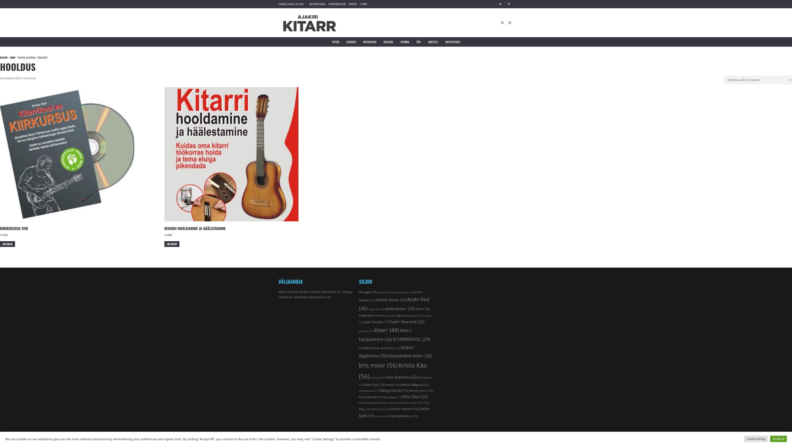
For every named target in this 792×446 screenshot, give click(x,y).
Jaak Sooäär (376, 322)
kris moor (378, 365)
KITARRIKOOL (411, 339)
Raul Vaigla (393, 397)
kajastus (366, 331)
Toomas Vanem (410, 402)
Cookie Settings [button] (756, 439)
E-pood (363, 4)
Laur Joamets (401, 377)
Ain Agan (368, 292)
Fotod (335, 42)
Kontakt (353, 4)
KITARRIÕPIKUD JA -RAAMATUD (379, 348)
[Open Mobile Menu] (510, 22)
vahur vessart (405, 409)
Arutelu (433, 42)
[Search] (509, 4)
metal (393, 385)
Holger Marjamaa (407, 315)
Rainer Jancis (421, 391)
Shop (12, 57)
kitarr (386, 330)
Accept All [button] (778, 439)
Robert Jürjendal (370, 402)
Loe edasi (7, 244)
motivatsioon (369, 390)
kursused (377, 377)
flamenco (387, 315)
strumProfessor (337, 4)
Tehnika (404, 42)
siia (328, 297)
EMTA (423, 309)
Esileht (4, 57)
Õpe (419, 42)
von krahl (382, 416)
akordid (384, 292)
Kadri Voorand (407, 321)
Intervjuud (369, 42)
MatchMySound (317, 4)
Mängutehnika (394, 390)
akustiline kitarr (402, 292)
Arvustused (452, 42)
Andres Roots (391, 299)
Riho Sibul (415, 396)
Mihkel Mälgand (414, 385)
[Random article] (500, 4)
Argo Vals (376, 309)
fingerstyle (369, 315)
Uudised (351, 42)
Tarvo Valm (390, 402)
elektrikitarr (400, 308)
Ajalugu (388, 42)
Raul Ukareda (371, 397)
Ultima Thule (380, 409)
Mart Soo (374, 384)
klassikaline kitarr (410, 356)
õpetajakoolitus (404, 416)
